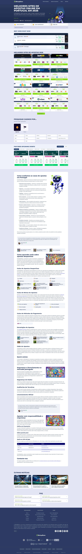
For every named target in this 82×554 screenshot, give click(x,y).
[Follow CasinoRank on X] (60, 531)
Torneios (27, 518)
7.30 (53, 159)
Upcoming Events (60, 146)
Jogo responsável (46, 552)
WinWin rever (59, 65)
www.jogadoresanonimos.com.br (46, 449)
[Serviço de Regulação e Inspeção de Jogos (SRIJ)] (24, 540)
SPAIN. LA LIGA (22, 149)
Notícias (66, 1)
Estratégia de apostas (40, 513)
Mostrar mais (40, 113)
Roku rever (22, 95)
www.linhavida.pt (44, 445)
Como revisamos (54, 514)
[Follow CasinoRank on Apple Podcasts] (67, 531)
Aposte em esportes (54, 1)
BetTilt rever (41, 65)
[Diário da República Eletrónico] (31, 540)
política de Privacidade (36, 552)
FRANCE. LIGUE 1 (37, 149)
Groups (66, 146)
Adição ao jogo (19, 552)
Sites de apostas (46, 1)
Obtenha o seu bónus (23, 65)
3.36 (38, 159)
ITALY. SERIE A (43, 149)
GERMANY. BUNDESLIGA (29, 149)
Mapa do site (54, 519)
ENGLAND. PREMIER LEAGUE (51, 149)
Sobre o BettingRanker (54, 513)
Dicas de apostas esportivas (40, 514)
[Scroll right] (68, 159)
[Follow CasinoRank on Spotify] (65, 531)
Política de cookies (27, 552)
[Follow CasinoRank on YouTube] (63, 531)
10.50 (56, 159)
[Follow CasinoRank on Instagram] (58, 531)
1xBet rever (41, 80)
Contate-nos (54, 518)
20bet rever (41, 95)
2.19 (40, 159)
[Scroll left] (14, 159)
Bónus (27, 513)
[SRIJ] (52, 540)
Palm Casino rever (59, 80)
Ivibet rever (41, 109)
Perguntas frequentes (40, 519)
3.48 (23, 159)
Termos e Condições (55, 552)
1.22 (50, 159)
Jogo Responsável (40, 516)
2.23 (25, 159)
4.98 (65, 159)
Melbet (17, 162)
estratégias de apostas (22, 329)
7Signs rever (23, 109)
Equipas (27, 519)
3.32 (35, 159)
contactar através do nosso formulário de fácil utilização (50, 460)
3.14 (20, 159)
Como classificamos (54, 516)
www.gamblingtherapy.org (45, 451)
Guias (62, 1)
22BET (16, 159)
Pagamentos (27, 514)
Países (27, 516)
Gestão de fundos (40, 518)
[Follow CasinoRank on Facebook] (56, 531)
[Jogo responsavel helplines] (39, 544)
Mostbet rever (59, 95)
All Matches (16, 149)
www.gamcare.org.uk (44, 447)
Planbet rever (23, 80)
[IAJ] (40, 540)
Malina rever (59, 109)
